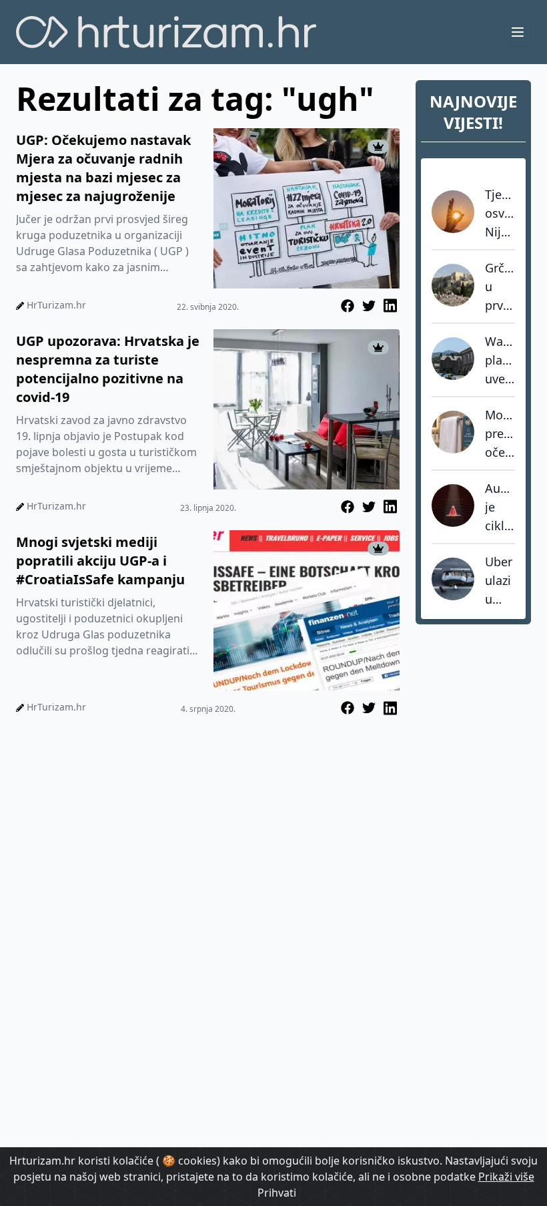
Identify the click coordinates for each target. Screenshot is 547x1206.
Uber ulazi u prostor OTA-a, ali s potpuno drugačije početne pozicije (500, 581)
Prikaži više (506, 1176)
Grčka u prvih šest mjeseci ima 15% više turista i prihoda (500, 287)
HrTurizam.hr (56, 304)
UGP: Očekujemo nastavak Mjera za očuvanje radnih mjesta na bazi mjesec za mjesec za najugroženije (103, 168)
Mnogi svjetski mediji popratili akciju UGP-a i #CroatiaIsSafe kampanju (100, 560)
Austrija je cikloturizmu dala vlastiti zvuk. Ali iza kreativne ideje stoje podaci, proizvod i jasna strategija (500, 507)
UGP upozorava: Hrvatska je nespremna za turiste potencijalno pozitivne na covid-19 (107, 369)
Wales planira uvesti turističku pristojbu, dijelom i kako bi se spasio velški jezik (500, 360)
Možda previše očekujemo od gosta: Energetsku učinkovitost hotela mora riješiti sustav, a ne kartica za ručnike (500, 434)
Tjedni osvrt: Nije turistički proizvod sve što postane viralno (500, 213)
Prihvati (276, 1192)
